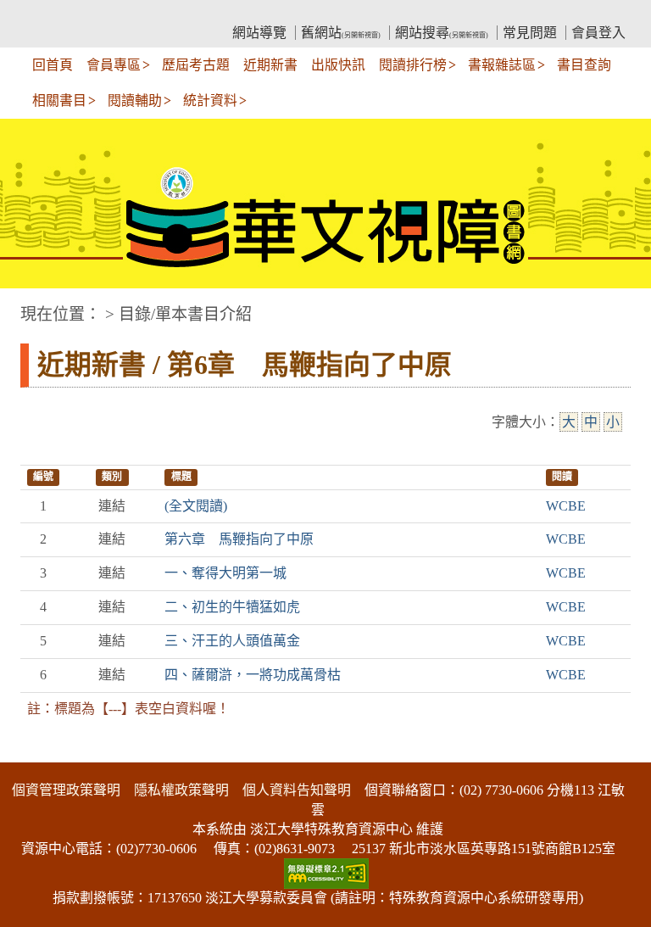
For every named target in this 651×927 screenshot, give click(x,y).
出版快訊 (338, 65)
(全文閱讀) (195, 506)
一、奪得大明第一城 (225, 573)
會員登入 (598, 32)
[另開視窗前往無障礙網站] (326, 872)
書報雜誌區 (502, 65)
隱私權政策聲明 (181, 790)
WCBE (566, 506)
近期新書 (270, 65)
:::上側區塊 (52, 13)
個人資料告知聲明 (296, 790)
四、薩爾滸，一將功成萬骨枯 (252, 674)
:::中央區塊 (32, 306)
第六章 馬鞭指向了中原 (239, 539)
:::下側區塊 (32, 752)
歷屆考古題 (196, 65)
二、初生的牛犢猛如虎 (232, 607)
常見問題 (530, 32)
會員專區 (113, 65)
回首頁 (52, 65)
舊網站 (341, 32)
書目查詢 (584, 65)
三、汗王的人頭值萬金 (232, 641)
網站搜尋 (441, 32)
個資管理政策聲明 (66, 790)
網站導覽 (259, 32)
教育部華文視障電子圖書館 (169, 13)
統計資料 (210, 100)
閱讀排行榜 (413, 65)
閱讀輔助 (135, 100)
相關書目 (59, 100)
